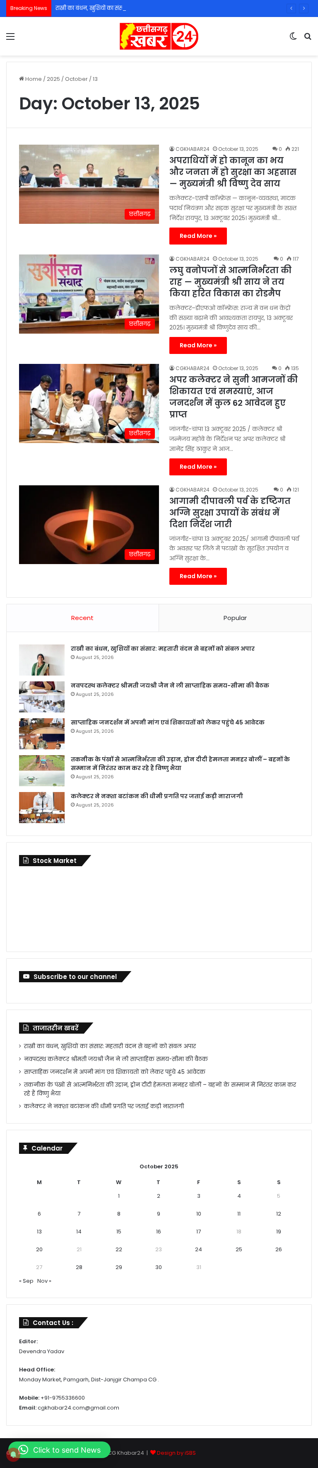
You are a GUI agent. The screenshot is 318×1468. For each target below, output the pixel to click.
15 (118, 1231)
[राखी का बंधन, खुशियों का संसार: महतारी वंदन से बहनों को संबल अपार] (42, 660)
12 (278, 1214)
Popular (235, 617)
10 (198, 1214)
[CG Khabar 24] (159, 36)
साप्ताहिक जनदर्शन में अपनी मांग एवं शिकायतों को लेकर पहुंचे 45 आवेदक (168, 722)
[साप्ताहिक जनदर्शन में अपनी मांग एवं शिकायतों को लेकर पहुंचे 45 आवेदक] (42, 733)
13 (39, 1231)
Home (33, 79)
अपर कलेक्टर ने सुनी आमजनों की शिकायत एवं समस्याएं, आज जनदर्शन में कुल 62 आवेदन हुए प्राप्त (233, 397)
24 (198, 1249)
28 (79, 1267)
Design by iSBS (176, 1453)
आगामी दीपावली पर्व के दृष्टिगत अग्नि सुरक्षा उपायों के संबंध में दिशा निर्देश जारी (230, 512)
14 (79, 1231)
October (76, 79)
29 (119, 1267)
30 (158, 1267)
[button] (59, 1449)
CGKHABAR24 (193, 149)
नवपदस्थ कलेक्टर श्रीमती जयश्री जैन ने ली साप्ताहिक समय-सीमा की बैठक (170, 685)
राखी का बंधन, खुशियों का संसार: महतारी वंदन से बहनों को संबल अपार (133, 8)
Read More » (198, 236)
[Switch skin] (293, 39)
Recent (82, 617)
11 (239, 1214)
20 (39, 1249)
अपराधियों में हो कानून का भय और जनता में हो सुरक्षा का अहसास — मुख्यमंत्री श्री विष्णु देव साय (232, 172)
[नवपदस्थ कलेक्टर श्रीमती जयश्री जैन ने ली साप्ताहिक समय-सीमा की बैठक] (42, 696)
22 (119, 1249)
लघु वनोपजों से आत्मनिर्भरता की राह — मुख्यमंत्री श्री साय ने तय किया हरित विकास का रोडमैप (230, 281)
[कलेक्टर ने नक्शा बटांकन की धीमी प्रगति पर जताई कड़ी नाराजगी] (42, 807)
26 (278, 1249)
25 (239, 1249)
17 (198, 1231)
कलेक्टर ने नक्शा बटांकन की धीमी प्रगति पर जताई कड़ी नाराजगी (157, 796)
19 (278, 1231)
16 (158, 1231)
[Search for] (308, 39)
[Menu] (10, 39)
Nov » (44, 1281)
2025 (53, 79)
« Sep (26, 1281)
